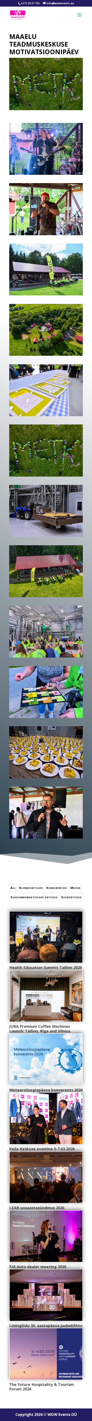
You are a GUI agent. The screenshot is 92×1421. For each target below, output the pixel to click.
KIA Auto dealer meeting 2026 (37, 1266)
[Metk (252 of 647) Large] (46, 717)
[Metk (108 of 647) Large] (46, 416)
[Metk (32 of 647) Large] (46, 657)
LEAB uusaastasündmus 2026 (36, 1207)
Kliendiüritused (31, 888)
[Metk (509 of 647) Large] (46, 174)
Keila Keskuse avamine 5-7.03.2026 (42, 1148)
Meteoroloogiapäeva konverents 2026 (46, 1089)
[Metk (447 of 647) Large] (46, 235)
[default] (46, 355)
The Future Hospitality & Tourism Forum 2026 (41, 1387)
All (13, 888)
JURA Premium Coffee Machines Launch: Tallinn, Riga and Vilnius (39, 1029)
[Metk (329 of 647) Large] (46, 295)
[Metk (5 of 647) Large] (46, 778)
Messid (75, 888)
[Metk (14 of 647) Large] (46, 536)
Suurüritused (71, 897)
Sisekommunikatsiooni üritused (34, 897)
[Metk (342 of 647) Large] (46, 838)
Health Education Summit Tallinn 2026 (45, 967)
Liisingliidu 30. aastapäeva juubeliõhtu (45, 1325)
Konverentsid (56, 888)
